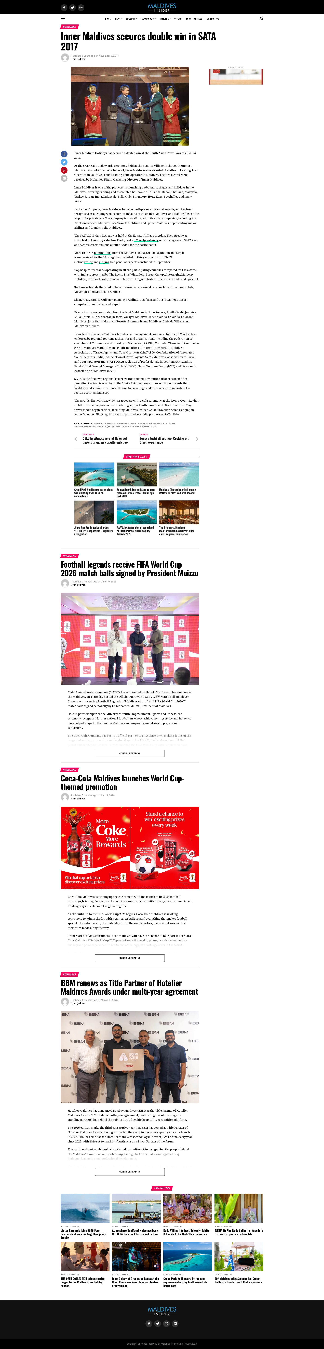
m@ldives (79, 59)
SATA (173, 424)
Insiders (164, 18)
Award (99, 424)
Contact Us (213, 18)
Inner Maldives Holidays (153, 424)
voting (88, 262)
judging (104, 262)
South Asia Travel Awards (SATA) (95, 427)
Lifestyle (130, 18)
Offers (177, 18)
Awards (110, 424)
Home (108, 18)
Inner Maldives (127, 424)
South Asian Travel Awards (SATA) (136, 427)
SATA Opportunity (146, 240)
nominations (102, 253)
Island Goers (147, 18)
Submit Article (194, 18)
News (117, 18)
